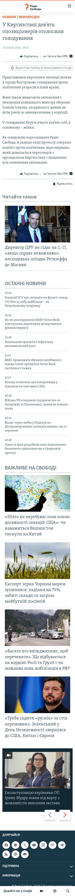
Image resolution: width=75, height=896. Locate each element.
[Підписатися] (25, 854)
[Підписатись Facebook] (6, 845)
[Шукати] (68, 891)
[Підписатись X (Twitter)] (25, 845)
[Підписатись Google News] (15, 845)
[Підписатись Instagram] (43, 845)
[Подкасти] (55, 891)
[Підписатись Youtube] (34, 845)
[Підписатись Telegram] (62, 845)
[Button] (29, 56)
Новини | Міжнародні (21, 17)
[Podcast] (15, 854)
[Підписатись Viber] (52, 845)
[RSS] (6, 854)
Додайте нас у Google (18, 891)
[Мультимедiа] (42, 891)
